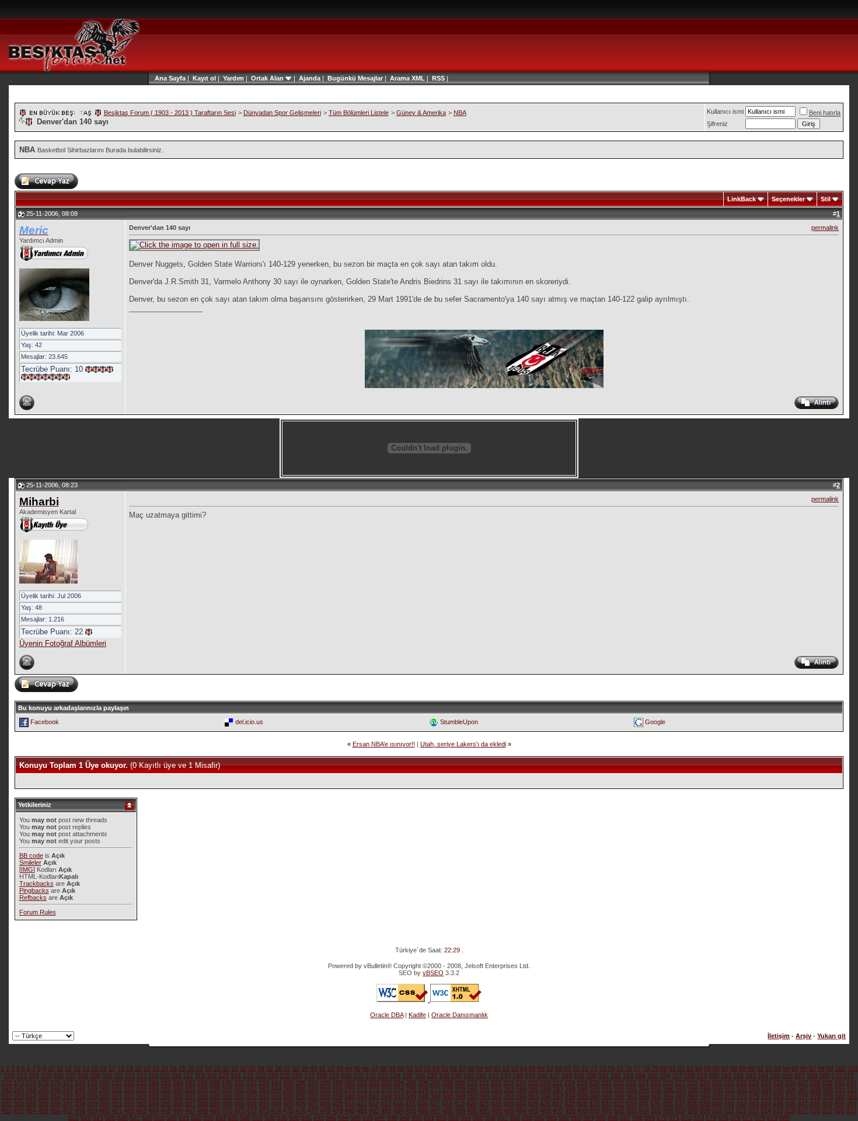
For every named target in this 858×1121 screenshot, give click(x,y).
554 (466, 1117)
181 (116, 1082)
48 (383, 1068)
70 (576, 1068)
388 (80, 1103)
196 (300, 1082)
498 (570, 1110)
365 (656, 1096)
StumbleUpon (459, 721)
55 (444, 1068)
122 (248, 1075)
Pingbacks (34, 890)
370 (717, 1096)
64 (523, 1068)
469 (215, 1110)
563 (576, 1117)
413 (386, 1103)
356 (545, 1096)
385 (43, 1103)
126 (297, 1075)
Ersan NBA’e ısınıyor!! (384, 744)
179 (92, 1082)
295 (656, 1089)
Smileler (30, 862)
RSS (438, 78)
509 (705, 1110)
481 (362, 1110)
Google (655, 721)
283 (509, 1089)
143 (505, 1075)
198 (325, 1082)
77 (637, 1068)
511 (729, 1110)
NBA (460, 112)
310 (840, 1089)
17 (112, 1068)
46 (365, 1068)
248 (80, 1089)
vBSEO (433, 972)
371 (729, 1096)
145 (530, 1075)
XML (418, 78)
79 (654, 1068)
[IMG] (27, 869)
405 (288, 1103)
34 (260, 1068)
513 (753, 1110)
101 (852, 1068)
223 (631, 1082)
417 (435, 1103)
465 (166, 1110)
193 (264, 1082)
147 (554, 1075)
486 (423, 1110)
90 (751, 1068)
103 (21, 1075)
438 (692, 1103)
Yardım (233, 78)
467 (190, 1110)
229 (704, 1082)
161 (726, 1075)
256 (178, 1089)
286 (545, 1089)
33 (252, 1068)
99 (829, 1068)
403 (264, 1103)
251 (116, 1089)
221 (606, 1082)
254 (153, 1089)
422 (496, 1103)
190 (227, 1082)
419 (459, 1103)
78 (646, 1068)
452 (6, 1110)
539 (282, 1117)
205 (411, 1082)
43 (339, 1068)
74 (611, 1068)
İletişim (779, 1035)
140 (468, 1075)
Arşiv (803, 1035)
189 (215, 1082)
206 (423, 1082)
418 (447, 1103)
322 (129, 1096)
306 (791, 1089)
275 (411, 1089)
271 (362, 1089)
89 (742, 1068)
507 (680, 1110)
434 (643, 1103)
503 (631, 1110)
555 (478, 1117)
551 (429, 1117)
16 (103, 1068)
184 (153, 1082)
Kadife (417, 1014)
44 (348, 1068)
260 (227, 1089)
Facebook (44, 721)
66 (541, 1068)
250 (104, 1089)
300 (717, 1089)
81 (672, 1068)
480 (349, 1110)
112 (130, 1075)
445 (778, 1103)
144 (517, 1075)
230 (716, 1082)
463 (141, 1110)
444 (766, 1103)
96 (803, 1068)
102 (9, 1075)
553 (453, 1117)
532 (196, 1117)
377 (803, 1096)
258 (202, 1089)
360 (595, 1096)
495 (533, 1110)
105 (46, 1075)
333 (264, 1096)
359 (582, 1096)
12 (68, 1068)
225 (655, 1082)
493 (509, 1110)
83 (689, 1068)
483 (386, 1110)
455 (43, 1110)
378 (815, 1096)
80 (663, 1068)
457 (67, 1110)
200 (349, 1082)
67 (549, 1068)
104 (34, 1075)
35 (269, 1068)
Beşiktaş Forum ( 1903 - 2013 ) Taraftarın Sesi (170, 112)
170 (836, 1075)
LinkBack (741, 198)
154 (640, 1075)
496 (545, 1110)
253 (141, 1089)
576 (735, 1117)
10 (51, 1068)
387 (67, 1103)
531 (184, 1117)
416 (422, 1103)
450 (839, 1103)
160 (714, 1075)
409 (337, 1103)
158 (689, 1075)
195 (288, 1082)
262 (251, 1089)
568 (637, 1117)
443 (753, 1103)
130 (346, 1075)
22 (155, 1068)
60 (488, 1068)
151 (603, 1075)
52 (418, 1068)
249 (92, 1089)
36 (278, 1068)
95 (794, 1068)
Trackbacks (36, 883)
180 (104, 1082)
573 (698, 1117)
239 (827, 1082)
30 (225, 1068)
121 (236, 1075)
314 (31, 1096)
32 (243, 1068)
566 (613, 1117)
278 (447, 1089)
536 (245, 1117)
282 (496, 1089)
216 (545, 1082)
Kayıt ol (204, 78)
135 (407, 1075)
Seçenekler (788, 198)
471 (239, 1110)
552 (441, 1117)
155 (652, 1075)
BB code (31, 855)
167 (799, 1075)
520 (839, 1110)
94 (786, 1068)
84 (698, 1068)
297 (680, 1089)
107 (70, 1075)
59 (479, 1068)
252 (129, 1089)
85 (707, 1068)
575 (723, 1117)
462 (129, 1110)
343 (386, 1096)
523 (86, 1117)
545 (355, 1117)
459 (92, 1110)
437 (680, 1103)
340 (349, 1096)
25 (182, 1068)
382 (6, 1103)
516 (790, 1110)
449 (827, 1103)
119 (212, 1075)
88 (733, 1068)
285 (533, 1089)
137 (432, 1075)
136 (419, 1075)
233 (753, 1082)
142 (493, 1075)
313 (18, 1096)
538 (269, 1117)
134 (395, 1075)
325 (166, 1096)
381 (852, 1096)
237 (802, 1082)
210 (472, 1082)
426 (545, 1103)
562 (564, 1117)
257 (190, 1089)
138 (444, 1075)
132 (370, 1075)
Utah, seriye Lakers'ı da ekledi (463, 744)
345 (411, 1096)
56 (453, 1068)
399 (215, 1103)
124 (272, 1075)
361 (607, 1096)
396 (178, 1103)
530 (171, 1117)
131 (358, 1075)
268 (325, 1089)
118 (200, 1075)
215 (533, 1082)
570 (662, 1117)
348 (447, 1096)
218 (569, 1082)
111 (118, 1075)
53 (427, 1068)
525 (110, 1117)
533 (208, 1117)
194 (276, 1082)
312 (6, 1096)
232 (741, 1082)
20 (138, 1068)
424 (520, 1103)
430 (594, 1103)
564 (588, 1117)
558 (515, 1117)
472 (251, 1110)
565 (600, 1117)
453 (18, 1110)
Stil (826, 198)
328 (202, 1096)
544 (343, 1117)
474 (276, 1110)
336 (300, 1096)
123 (260, 1075)
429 (582, 1103)
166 (787, 1075)
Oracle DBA (386, 1014)
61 (497, 1068)
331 (239, 1096)
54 (436, 1068)
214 (520, 1082)
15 (94, 1068)
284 (521, 1089)
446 (790, 1103)
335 (288, 1096)
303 (754, 1089)
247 (67, 1089)
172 (6, 1082)
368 (693, 1096)
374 (766, 1096)
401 (239, 1103)
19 (129, 1068)
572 (686, 1117)
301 (729, 1089)
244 (31, 1089)
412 (373, 1103)
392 (129, 1103)
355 (533, 1096)
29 (217, 1068)
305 (778, 1089)
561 (551, 1117)
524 (98, 1117)
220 (594, 1082)
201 (362, 1082)
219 (582, 1082)
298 (693, 1089)
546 (367, 1117)
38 (295, 1068)
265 (288, 1089)
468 (202, 1110)
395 (166, 1103)
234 (766, 1082)
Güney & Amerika (421, 112)
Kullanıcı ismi (725, 111)
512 (741, 1110)
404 (276, 1103)
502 (619, 1110)
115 (165, 1075)
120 (223, 1075)
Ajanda (309, 78)
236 (790, 1082)
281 (484, 1089)
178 (80, 1082)
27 (199, 1068)
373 (754, 1096)
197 (313, 1082)
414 (398, 1103)
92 (768, 1068)
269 (337, 1089)
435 (655, 1103)
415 (410, 1103)
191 (239, 1082)
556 (490, 1117)
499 (582, 1110)
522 (73, 1117)
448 (815, 1103)
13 (77, 1068)
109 (95, 1075)
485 (411, 1110)
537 (257, 1117)
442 (741, 1103)
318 (80, 1096)
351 (484, 1096)
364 (644, 1096)
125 (285, 1075)
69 (567, 1068)
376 (791, 1096)
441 (729, 1103)
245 (43, 1089)
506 (668, 1110)
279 (460, 1089)
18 (120, 1068)
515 (778, 1110)
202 (374, 1082)
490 (472, 1110)
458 (80, 1110)
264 (276, 1089)
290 (595, 1089)
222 (618, 1082)
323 (141, 1096)
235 (778, 1082)
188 (202, 1082)
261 (239, 1089)
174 (31, 1082)
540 (294, 1117)
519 (827, 1110)
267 (313, 1089)
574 (711, 1117)
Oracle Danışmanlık (459, 1014)
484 (398, 1110)
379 (827, 1096)
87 (724, 1068)
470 (227, 1110)
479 (337, 1110)
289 (582, 1089)
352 (496, 1096)
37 (287, 1068)
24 (173, 1068)
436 (667, 1103)
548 (392, 1117)
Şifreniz (717, 123)
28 (208, 1068)
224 (643, 1082)
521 (851, 1110)
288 (570, 1089)
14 (85, 1068)
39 (304, 1068)
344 (398, 1096)
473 (264, 1110)
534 (220, 1117)
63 (514, 1068)
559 (527, 1117)
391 (116, 1103)
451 (851, 1103)
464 (153, 1110)
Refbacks (33, 897)
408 (325, 1103)
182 (129, 1082)
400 (227, 1103)
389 (92, 1103)
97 (812, 1068)
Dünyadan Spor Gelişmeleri (282, 112)
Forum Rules (37, 912)
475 (288, 1110)
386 (55, 1103)
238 (815, 1082)
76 (628, 1068)
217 (557, 1082)
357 (558, 1096)
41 (322, 1068)
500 (595, 1110)
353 (509, 1096)
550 (416, 1117)
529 (159, 1117)
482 (374, 1110)
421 (484, 1103)
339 (337, 1096)
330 (227, 1096)
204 (398, 1082)
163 (750, 1075)
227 (680, 1082)
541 (306, 1117)
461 (116, 1110)
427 (557, 1103)
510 (717, 1110)
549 (404, 1117)
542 (318, 1117)
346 (423, 1096)
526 (122, 1117)
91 (759, 1068)
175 (43, 1082)
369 (705, 1096)
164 (763, 1075)
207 (435, 1082)
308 (815, 1089)
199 (337, 1082)
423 (508, 1103)
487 (435, 1110)
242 (6, 1089)
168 (812, 1075)
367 (680, 1096)
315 (43, 1096)
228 (692, 1082)
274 (398, 1089)
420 (471, 1103)
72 (593, 1068)
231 (729, 1082)
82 (681, 1068)
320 (104, 1096)
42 (330, 1068)
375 (778, 1096)
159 (701, 1075)
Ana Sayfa (170, 78)
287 (558, 1089)
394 (153, 1103)
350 (472, 1096)
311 (852, 1089)
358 (570, 1096)
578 (760, 1117)
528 (147, 1117)
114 (153, 1075)
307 (803, 1089)
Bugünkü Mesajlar (355, 78)
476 (300, 1110)
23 (164, 1068)
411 (362, 1103)
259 (215, 1089)
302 (742, 1089)
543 (331, 1117)
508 (693, 1110)
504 (644, 1110)
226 (667, 1082)
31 (234, 1068)
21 (147, 1068)
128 (321, 1075)
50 (400, 1068)
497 (558, 1110)
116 (177, 1075)
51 (409, 1068)
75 (619, 1068)
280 (472, 1089)
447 (802, 1103)
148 (566, 1075)
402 (251, 1103)
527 (135, 1117)
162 (738, 1075)
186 (178, 1082)
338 (325, 1096)
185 (166, 1082)
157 (677, 1075)
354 (521, 1096)
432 (618, 1103)
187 (190, 1082)
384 (31, 1103)
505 (656, 1110)
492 (496, 1110)
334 (276, 1096)
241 (851, 1082)
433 (631, 1103)
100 (840, 1068)
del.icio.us (249, 721)
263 (264, 1089)
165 (775, 1075)
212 (496, 1082)
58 (471, 1068)
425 (533, 1103)
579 (772, 1117)
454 (31, 1110)
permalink (825, 227)
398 (202, 1103)
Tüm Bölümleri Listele (359, 112)
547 (380, 1117)
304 (766, 1089)
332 (251, 1096)
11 (60, 1068)
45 (357, 1068)
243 (18, 1089)
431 (606, 1103)
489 (460, 1110)
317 (67, 1096)
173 (18, 1082)
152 (616, 1075)
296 (668, 1089)
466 (178, 1110)
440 (716, 1103)
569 (649, 1117)
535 (233, 1117)
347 (435, 1096)
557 (502, 1117)
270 (349, 1089)
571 (674, 1117)
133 (383, 1075)
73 (602, 1068)
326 (178, 1096)
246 (55, 1089)
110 (107, 1075)
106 (58, 1075)
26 (190, 1068)
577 (747, 1117)
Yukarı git (831, 1035)
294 (644, 1089)
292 (619, 1089)
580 (784, 1117)
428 (569, 1103)
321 (116, 1096)
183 (141, 1082)
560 (539, 1117)
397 (190, 1103)
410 (349, 1103)
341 (362, 1096)
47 (374, 1068)
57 (462, 1068)
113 (142, 1075)
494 (521, 1110)
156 (665, 1075)
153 (628, 1075)
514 (766, 1110)
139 (456, 1075)
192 (251, 1082)
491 (484, 1110)
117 (188, 1075)
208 (447, 1082)
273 (386, 1089)
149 (579, 1075)
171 (848, 1075)
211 (484, 1082)
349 (460, 1096)
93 (777, 1068)
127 (309, 1075)
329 (215, 1096)
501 (607, 1110)
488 (447, 1110)
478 (325, 1110)
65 (532, 1068)
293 (631, 1089)
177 (67, 1082)
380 (840, 1096)
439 (704, 1103)
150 (591, 1075)
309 (827, 1089)
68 (558, 1068)
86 (716, 1068)
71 (584, 1068)
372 (742, 1096)
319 (92, 1096)
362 (619, 1096)
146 (542, 1075)
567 (625, 1117)
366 (668, 1096)
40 (313, 1068)
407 (313, 1103)
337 (313, 1096)
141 (481, 1075)
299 (705, 1089)
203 (386, 1082)
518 (815, 1110)
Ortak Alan (267, 78)
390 (104, 1103)
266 (300, 1089)
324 (153, 1096)
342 (374, 1096)
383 (18, 1103)
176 (55, 1082)
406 (300, 1103)
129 (334, 1075)
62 (506, 1068)
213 (508, 1082)
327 (190, 1096)
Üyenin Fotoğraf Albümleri (62, 643)
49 (392, 1068)
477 (313, 1110)
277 (435, 1089)
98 (821, 1068)
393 (141, 1103)
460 (104, 1110)
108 (83, 1075)
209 (460, 1082)
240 (839, 1082)
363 (631, 1096)
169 (824, 1075)
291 (607, 1089)
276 (423, 1089)
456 (55, 1110)
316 (55, 1096)
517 (802, 1110)
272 (374, 1089)
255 (166, 1089)
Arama (400, 78)
